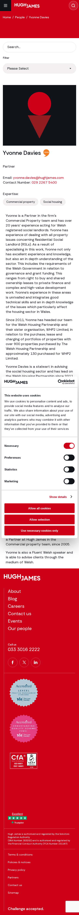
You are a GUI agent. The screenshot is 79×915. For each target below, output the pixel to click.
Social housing (52, 202)
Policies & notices (19, 862)
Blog (12, 599)
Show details (58, 496)
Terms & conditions (20, 854)
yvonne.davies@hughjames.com (38, 177)
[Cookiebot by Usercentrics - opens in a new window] (58, 382)
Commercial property (20, 202)
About (14, 591)
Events (15, 621)
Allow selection (39, 519)
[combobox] (39, 68)
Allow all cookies (39, 508)
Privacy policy (16, 870)
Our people (20, 628)
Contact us (19, 613)
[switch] (69, 458)
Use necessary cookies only (39, 530)
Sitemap (13, 892)
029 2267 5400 (44, 182)
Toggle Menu (5, 5)
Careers (16, 606)
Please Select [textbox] (18, 68)
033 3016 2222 (24, 649)
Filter (6, 57)
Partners (13, 877)
